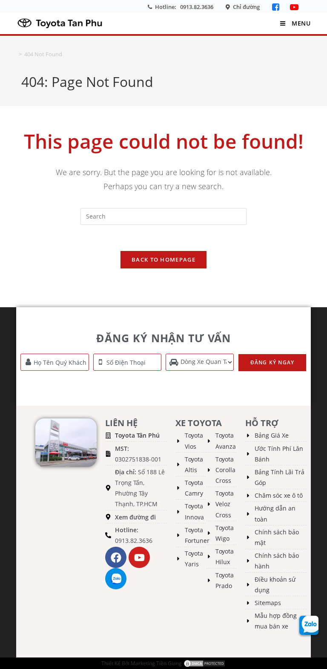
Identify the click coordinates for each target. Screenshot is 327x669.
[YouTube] (294, 7)
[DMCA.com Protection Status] (204, 663)
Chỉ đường (246, 7)
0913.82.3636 (196, 7)
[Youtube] (139, 557)
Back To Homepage (163, 259)
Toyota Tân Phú (137, 435)
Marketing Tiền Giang (156, 663)
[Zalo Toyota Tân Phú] (115, 578)
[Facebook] (277, 7)
